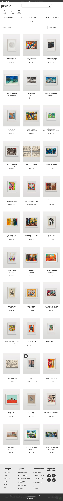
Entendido (31, 498)
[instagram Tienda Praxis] (2, 1)
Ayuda (55, 17)
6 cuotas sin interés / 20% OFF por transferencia (31, 1)
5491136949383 (39, 472)
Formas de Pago (22, 475)
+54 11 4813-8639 (39, 475)
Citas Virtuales (22, 485)
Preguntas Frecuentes (24, 478)
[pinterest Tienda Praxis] (9, 1)
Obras (21, 17)
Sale (31, 21)
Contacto (20, 488)
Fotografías (34, 17)
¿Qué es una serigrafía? (21, 482)
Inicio (4, 27)
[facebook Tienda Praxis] (4, 1)
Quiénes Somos (22, 472)
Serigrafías (8, 17)
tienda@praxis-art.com (39, 479)
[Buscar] (50, 6)
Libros (46, 17)
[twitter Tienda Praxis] (6, 1)
